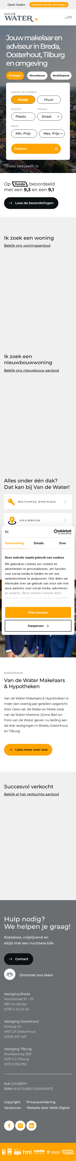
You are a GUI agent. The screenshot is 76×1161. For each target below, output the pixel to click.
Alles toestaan (38, 612)
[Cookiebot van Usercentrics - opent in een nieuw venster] (54, 532)
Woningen (15, 75)
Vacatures (12, 1108)
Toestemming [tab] (14, 543)
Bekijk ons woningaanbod (27, 246)
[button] (38, 502)
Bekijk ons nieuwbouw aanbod (31, 370)
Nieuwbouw (37, 75)
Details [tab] (39, 543)
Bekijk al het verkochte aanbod (31, 794)
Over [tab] (62, 543)
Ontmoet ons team (36, 975)
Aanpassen (36, 625)
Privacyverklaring (41, 1102)
